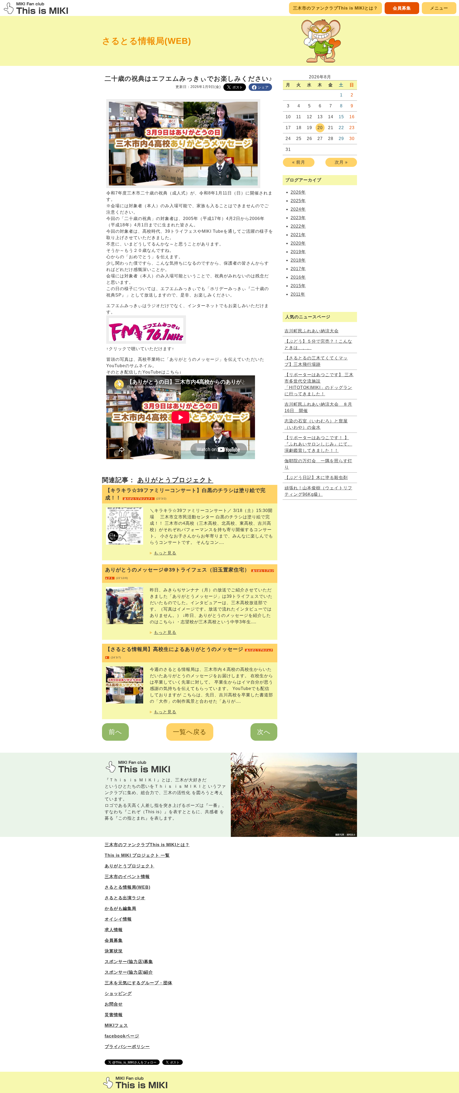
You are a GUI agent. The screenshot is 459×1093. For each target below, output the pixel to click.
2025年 (298, 200)
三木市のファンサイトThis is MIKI (135, 1082)
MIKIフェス (116, 1025)
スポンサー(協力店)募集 (129, 961)
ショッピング (118, 993)
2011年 (298, 294)
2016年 (298, 277)
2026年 (298, 192)
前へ (115, 731)
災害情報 (114, 1014)
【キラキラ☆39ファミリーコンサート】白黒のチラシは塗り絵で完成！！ (185, 494)
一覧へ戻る (190, 731)
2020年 (298, 243)
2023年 (298, 217)
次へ (264, 731)
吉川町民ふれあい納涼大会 (311, 331)
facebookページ (122, 1036)
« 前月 (298, 162)
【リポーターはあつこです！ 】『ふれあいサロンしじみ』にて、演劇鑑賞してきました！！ (318, 444)
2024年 (298, 209)
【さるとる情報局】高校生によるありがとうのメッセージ (189, 652)
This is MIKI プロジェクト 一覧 (137, 855)
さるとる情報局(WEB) (146, 41)
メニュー (439, 8)
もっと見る (165, 553)
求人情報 (114, 929)
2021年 (298, 234)
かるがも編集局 (120, 908)
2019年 (298, 251)
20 (320, 127)
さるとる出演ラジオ (125, 898)
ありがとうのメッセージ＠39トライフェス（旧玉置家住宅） (189, 573)
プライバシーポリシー (127, 1046)
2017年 (298, 268)
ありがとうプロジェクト (175, 480)
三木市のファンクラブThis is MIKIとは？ (335, 8)
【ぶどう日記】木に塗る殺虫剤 (316, 477)
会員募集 (402, 8)
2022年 (298, 226)
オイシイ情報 (118, 919)
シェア (263, 87)
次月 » (341, 162)
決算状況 (114, 951)
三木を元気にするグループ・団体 (138, 983)
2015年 (298, 285)
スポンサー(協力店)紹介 (129, 972)
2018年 (298, 260)
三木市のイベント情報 (127, 876)
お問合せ (114, 1004)
